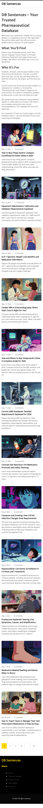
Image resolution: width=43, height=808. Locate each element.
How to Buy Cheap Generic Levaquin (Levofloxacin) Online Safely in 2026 (18, 154)
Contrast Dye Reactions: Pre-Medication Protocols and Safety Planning (19, 466)
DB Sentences (11, 4)
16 (34, 746)
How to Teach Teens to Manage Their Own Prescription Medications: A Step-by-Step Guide (21, 722)
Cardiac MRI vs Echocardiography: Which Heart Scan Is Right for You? (20, 309)
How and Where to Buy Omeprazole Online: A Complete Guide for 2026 (21, 359)
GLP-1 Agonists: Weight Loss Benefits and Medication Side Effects (20, 258)
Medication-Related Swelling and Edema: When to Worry (20, 671)
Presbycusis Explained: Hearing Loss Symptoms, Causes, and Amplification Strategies (18, 621)
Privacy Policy (13, 780)
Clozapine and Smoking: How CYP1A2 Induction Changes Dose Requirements (19, 517)
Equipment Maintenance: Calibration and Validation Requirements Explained (20, 207)
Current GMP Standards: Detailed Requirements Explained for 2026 (16, 413)
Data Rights (12, 783)
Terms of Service (14, 776)
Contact (11, 786)
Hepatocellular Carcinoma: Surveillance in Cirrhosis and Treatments (20, 570)
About (10, 773)
